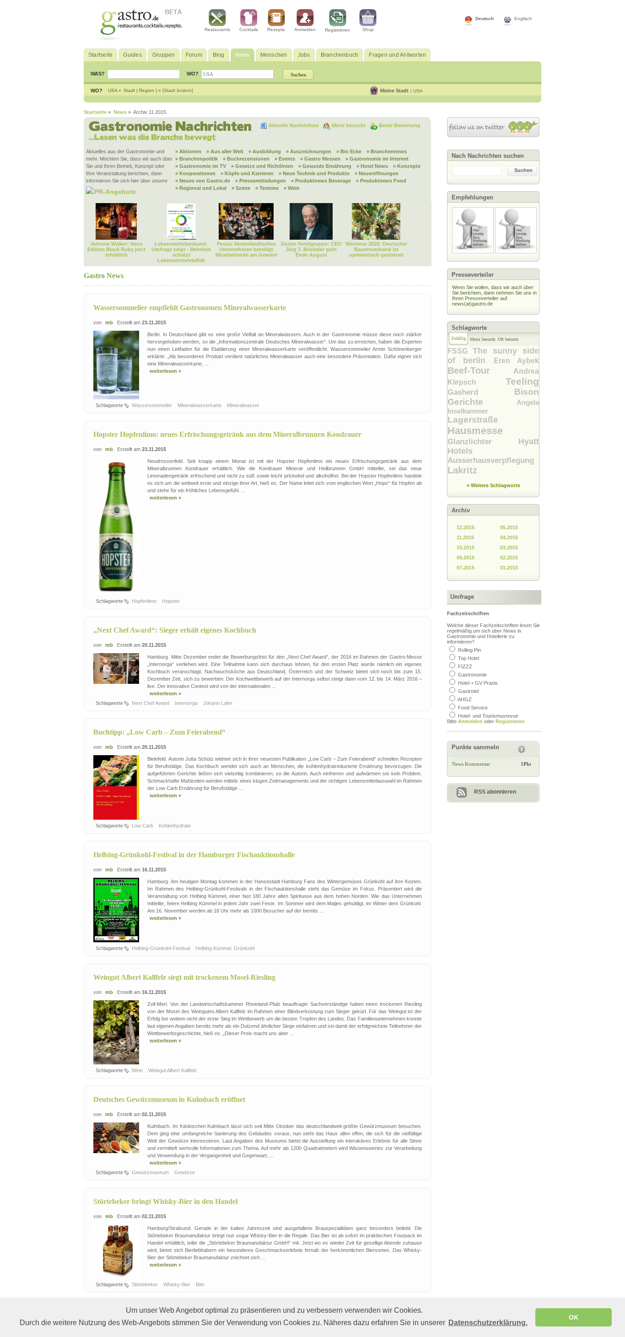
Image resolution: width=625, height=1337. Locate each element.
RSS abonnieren (495, 792)
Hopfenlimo (145, 601)
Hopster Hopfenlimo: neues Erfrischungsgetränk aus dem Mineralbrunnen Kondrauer (227, 434)
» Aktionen (188, 151)
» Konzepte (406, 166)
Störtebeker (145, 1284)
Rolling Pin (469, 650)
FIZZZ (465, 666)
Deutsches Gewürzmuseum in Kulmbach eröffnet (169, 1099)
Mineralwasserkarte (200, 405)
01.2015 (509, 567)
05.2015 (509, 527)
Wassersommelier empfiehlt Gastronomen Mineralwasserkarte (189, 307)
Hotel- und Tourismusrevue (488, 716)
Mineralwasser (244, 405)
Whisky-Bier (177, 1284)
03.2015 (509, 547)
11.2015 (465, 537)
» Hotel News (372, 166)
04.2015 (509, 537)
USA (418, 90)
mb (109, 322)
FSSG (460, 351)
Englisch (523, 18)
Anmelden (305, 29)
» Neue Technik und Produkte (314, 173)
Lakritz (462, 470)
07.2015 (465, 567)
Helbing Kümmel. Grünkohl (225, 948)
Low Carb (143, 825)
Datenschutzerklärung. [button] (488, 1322)
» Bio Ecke (348, 151)
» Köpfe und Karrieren (247, 173)
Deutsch (484, 18)
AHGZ (465, 699)
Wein (138, 1070)
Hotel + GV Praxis (478, 683)
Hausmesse (475, 430)
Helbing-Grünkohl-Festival (161, 948)
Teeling (522, 381)
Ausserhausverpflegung (490, 460)
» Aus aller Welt (224, 151)
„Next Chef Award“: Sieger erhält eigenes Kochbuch (174, 630)
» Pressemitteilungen (260, 180)
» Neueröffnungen (377, 173)
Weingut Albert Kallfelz (173, 1070)
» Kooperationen (195, 173)
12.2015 (465, 527)
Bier (201, 1284)
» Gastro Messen (320, 158)
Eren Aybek (516, 361)
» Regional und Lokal (200, 188)
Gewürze (185, 1172)
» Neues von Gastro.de (202, 180)
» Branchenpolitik (196, 158)
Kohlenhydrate (175, 825)
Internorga (187, 703)
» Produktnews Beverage (321, 180)
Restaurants (217, 29)
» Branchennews (386, 151)
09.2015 (465, 557)
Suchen (523, 170)
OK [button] (573, 1317)
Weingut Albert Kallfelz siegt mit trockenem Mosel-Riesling (184, 977)
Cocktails (248, 29)
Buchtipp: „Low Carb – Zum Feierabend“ (159, 732)
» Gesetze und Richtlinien (262, 166)
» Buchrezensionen (246, 158)
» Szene (241, 188)
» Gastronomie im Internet (377, 158)
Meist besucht (349, 125)
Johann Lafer (218, 703)
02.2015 (509, 557)
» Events (285, 158)
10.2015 (465, 547)
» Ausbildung (264, 151)
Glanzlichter (482, 441)
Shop (368, 29)
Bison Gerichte (493, 397)
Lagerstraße (472, 419)
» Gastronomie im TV (200, 166)
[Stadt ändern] (177, 90)
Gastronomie (472, 674)
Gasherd (480, 392)
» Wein (292, 188)
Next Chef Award (151, 703)
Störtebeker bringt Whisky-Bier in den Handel (165, 1201)
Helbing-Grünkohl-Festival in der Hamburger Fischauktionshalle (194, 855)
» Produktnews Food (381, 180)
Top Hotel (468, 658)
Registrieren (337, 29)
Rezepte (276, 29)
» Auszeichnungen (308, 151)
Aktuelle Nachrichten (294, 125)
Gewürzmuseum (151, 1172)
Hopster (171, 601)
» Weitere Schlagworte (493, 485)
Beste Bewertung (399, 125)
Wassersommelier (152, 405)
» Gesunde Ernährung (324, 166)
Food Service (473, 707)
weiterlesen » (165, 371)
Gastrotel (468, 691)
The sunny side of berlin (493, 355)
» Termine (267, 188)
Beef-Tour (480, 370)
